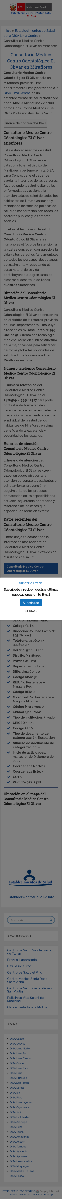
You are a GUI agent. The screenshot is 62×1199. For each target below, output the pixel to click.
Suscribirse (31, 603)
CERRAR (31, 611)
